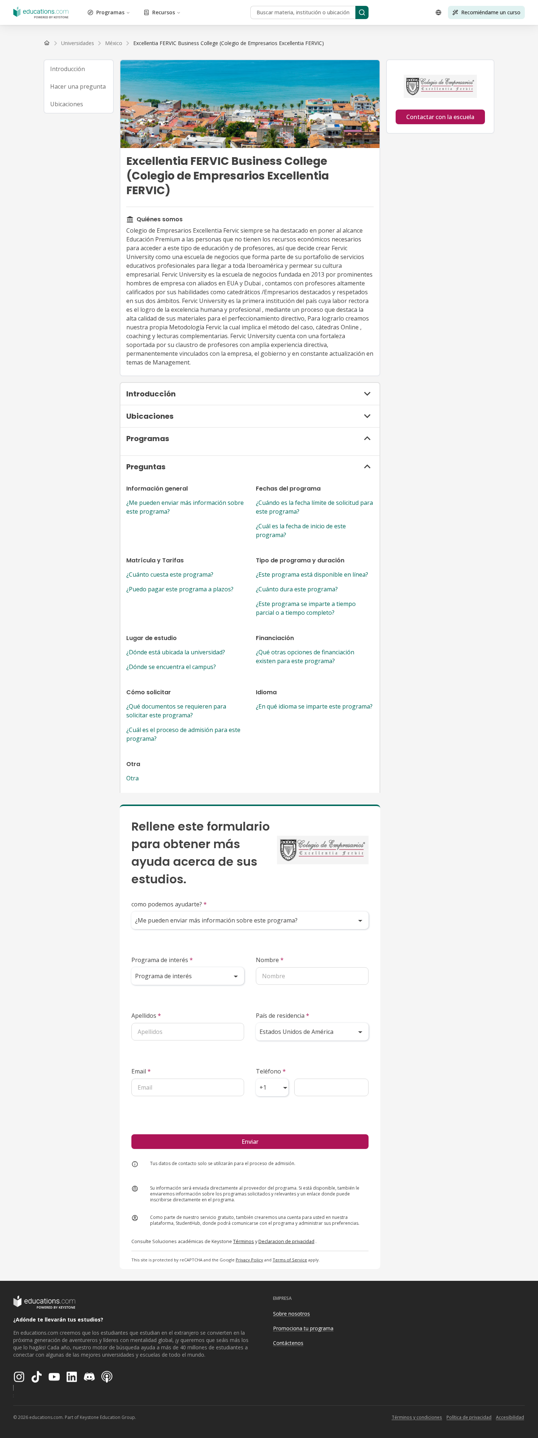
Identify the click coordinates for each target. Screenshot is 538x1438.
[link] (228, 43)
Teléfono (271, 1071)
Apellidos (146, 1016)
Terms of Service (290, 1260)
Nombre (270, 960)
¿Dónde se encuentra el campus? (171, 667)
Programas (110, 12)
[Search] (362, 12)
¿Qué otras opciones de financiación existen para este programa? (305, 656)
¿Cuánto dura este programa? (297, 589)
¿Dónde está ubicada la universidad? (175, 652)
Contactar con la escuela (440, 117)
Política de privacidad (469, 1417)
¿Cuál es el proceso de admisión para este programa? (183, 734)
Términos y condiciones (417, 1417)
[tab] (78, 69)
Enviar (250, 1142)
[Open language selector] (438, 12)
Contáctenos (288, 1342)
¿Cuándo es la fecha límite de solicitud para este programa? (314, 507)
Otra (132, 778)
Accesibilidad (510, 1417)
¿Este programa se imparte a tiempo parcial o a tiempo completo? (306, 608)
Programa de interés (162, 960)
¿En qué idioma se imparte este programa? (314, 706)
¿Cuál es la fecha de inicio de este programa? (301, 530)
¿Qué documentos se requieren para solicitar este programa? (176, 710)
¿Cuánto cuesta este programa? (169, 574)
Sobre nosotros (291, 1313)
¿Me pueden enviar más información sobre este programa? (185, 507)
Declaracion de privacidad (286, 1241)
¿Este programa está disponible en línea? (312, 574)
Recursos (163, 12)
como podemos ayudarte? (169, 904)
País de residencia (282, 1016)
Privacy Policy (249, 1260)
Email (141, 1071)
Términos (243, 1241)
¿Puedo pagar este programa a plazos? (179, 589)
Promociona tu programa (303, 1328)
